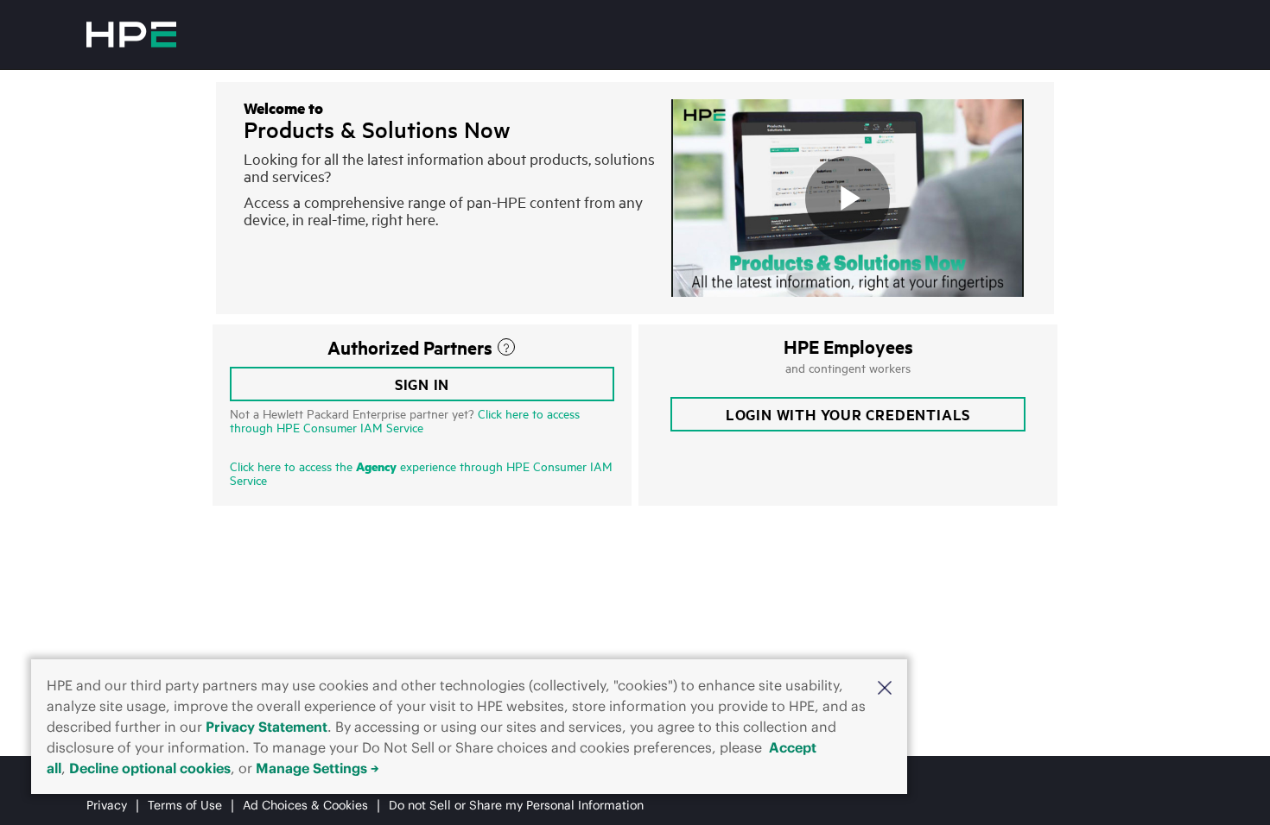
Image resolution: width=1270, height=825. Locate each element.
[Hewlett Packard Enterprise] (131, 34)
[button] (885, 686)
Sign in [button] (422, 384)
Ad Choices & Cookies (305, 805)
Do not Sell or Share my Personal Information (516, 805)
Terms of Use (185, 805)
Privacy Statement (266, 726)
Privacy (106, 805)
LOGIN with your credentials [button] (848, 414)
